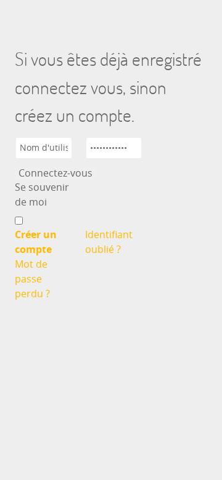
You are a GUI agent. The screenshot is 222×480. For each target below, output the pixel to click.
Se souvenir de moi (42, 195)
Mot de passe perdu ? (32, 279)
